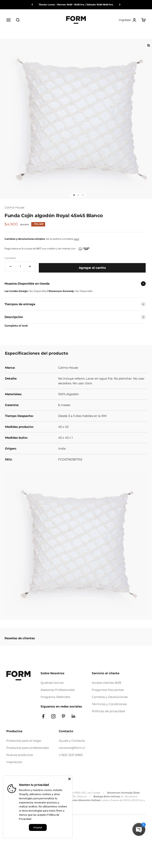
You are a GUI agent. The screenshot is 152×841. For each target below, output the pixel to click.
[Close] (69, 779)
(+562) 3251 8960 (71, 755)
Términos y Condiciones (109, 704)
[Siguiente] (120, 5)
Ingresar (128, 20)
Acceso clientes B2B (106, 683)
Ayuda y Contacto (72, 741)
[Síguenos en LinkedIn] (73, 716)
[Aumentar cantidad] (30, 266)
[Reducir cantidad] (10, 266)
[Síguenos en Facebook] (43, 716)
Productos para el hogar (24, 741)
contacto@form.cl (72, 748)
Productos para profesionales (27, 748)
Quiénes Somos (52, 683)
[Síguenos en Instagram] (53, 716)
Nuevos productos (19, 755)
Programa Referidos (55, 697)
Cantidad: (10, 258)
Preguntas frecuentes (108, 690)
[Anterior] (32, 5)
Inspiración (14, 762)
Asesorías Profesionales (58, 690)
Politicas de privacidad (108, 711)
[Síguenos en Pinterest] (63, 716)
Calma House (14, 207)
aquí (76, 238)
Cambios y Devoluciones (110, 697)
